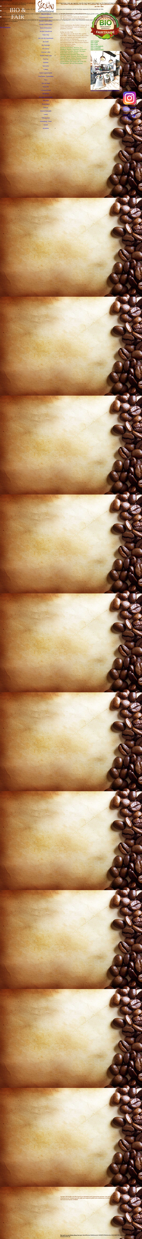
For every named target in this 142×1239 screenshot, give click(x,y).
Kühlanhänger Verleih (46, 121)
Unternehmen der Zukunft (46, 17)
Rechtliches (46, 128)
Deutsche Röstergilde (45, 111)
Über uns (45, 107)
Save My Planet (46, 83)
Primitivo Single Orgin (46, 55)
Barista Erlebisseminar (46, 28)
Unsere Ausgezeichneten (45, 73)
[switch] (1, 6)
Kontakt (46, 125)
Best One (45, 59)
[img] (18, 619)
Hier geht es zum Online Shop (68, 1235)
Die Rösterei (46, 93)
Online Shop (45, 35)
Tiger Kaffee (45, 66)
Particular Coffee (45, 52)
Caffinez (46, 69)
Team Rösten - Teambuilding (45, 76)
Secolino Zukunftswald (46, 31)
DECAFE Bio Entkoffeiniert (45, 38)
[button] (71, 23)
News (45, 80)
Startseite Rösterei (45, 14)
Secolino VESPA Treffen (45, 24)
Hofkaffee (45, 62)
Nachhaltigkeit (46, 104)
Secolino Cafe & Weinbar (45, 21)
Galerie (46, 114)
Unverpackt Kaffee (46, 90)
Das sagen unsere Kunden (46, 97)
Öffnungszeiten (46, 118)
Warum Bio (46, 86)
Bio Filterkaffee (46, 45)
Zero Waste (46, 100)
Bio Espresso (45, 48)
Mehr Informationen (5, 27)
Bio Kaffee (46, 41)
